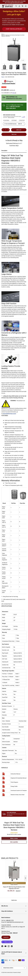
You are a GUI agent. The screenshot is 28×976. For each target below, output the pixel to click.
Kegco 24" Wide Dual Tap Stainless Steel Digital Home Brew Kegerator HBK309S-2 (12, 36)
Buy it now (14, 134)
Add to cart (18, 129)
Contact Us (5, 937)
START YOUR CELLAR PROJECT (14, 29)
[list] (14, 50)
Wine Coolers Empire (9, 972)
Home (2, 34)
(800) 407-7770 (15, 105)
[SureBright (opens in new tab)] (23, 117)
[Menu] (25, 6)
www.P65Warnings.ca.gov (9, 413)
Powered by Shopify (17, 972)
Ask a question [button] (14, 842)
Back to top (14, 900)
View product (14, 883)
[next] (25, 878)
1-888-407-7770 (9, 920)
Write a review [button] (14, 838)
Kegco (2, 77)
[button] (14, 151)
